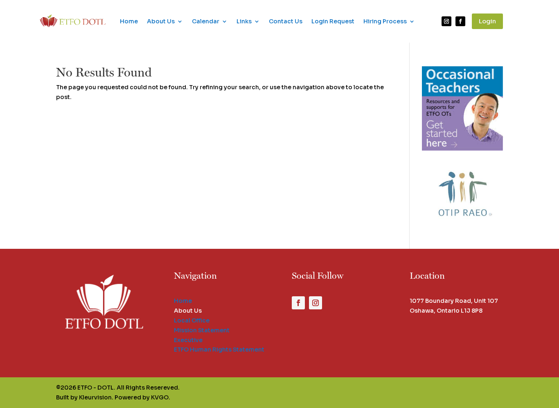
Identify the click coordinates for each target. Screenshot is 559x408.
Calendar (205, 21)
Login (487, 21)
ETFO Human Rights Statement (219, 349)
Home (129, 21)
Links (244, 21)
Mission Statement (202, 330)
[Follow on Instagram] (446, 21)
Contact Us (285, 21)
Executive (188, 340)
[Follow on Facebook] (460, 21)
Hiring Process (385, 21)
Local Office (192, 320)
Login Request (332, 21)
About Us (161, 21)
